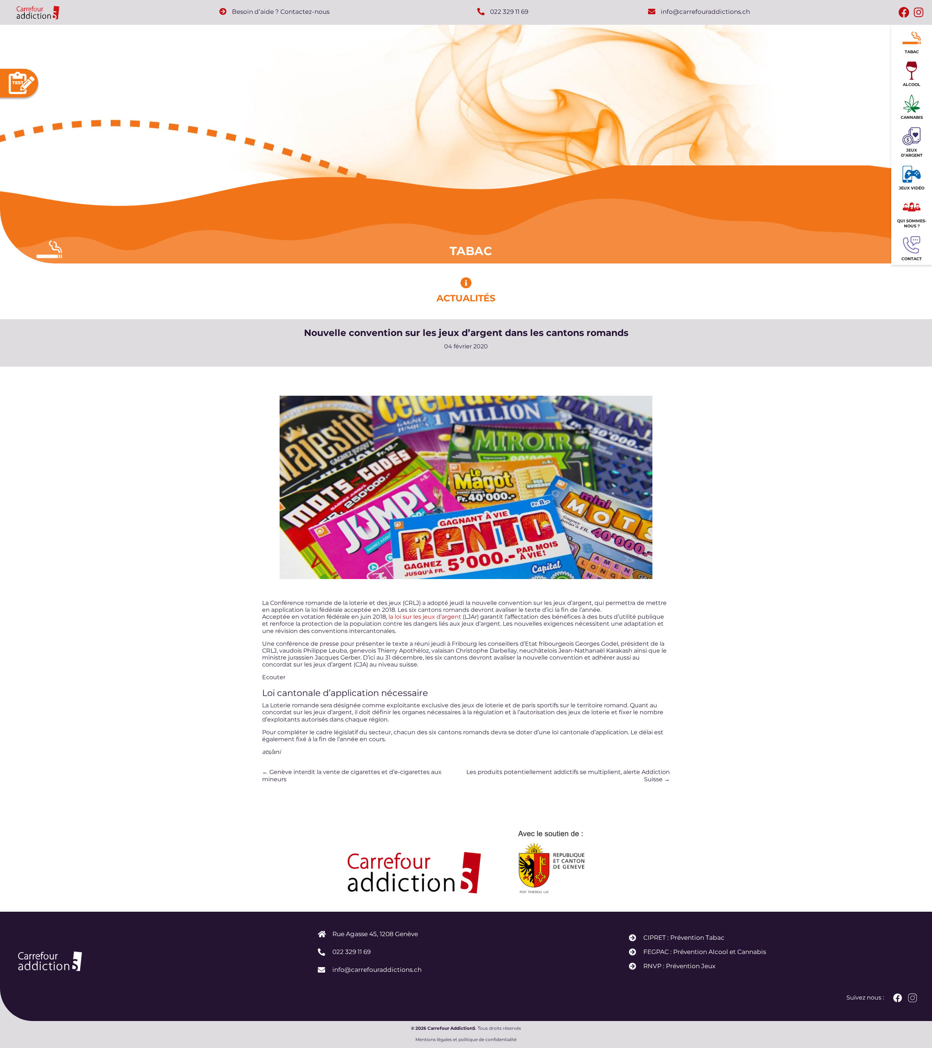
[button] (903, 12)
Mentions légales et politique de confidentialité (466, 1039)
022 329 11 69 (351, 951)
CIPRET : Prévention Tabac (683, 937)
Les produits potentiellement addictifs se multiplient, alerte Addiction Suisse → (568, 775)
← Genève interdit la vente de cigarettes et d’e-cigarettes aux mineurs (352, 775)
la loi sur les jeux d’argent (424, 616)
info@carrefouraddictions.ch (377, 969)
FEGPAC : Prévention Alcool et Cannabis (704, 951)
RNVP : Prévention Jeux (679, 966)
